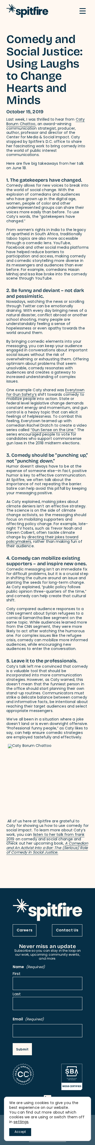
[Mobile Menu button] (83, 11)
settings (20, 1122)
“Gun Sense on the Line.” (53, 430)
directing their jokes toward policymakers (42, 539)
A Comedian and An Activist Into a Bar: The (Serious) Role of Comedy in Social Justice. (47, 848)
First (17, 974)
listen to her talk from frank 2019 (45, 837)
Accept (20, 1132)
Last (17, 994)
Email (28, 1019)
